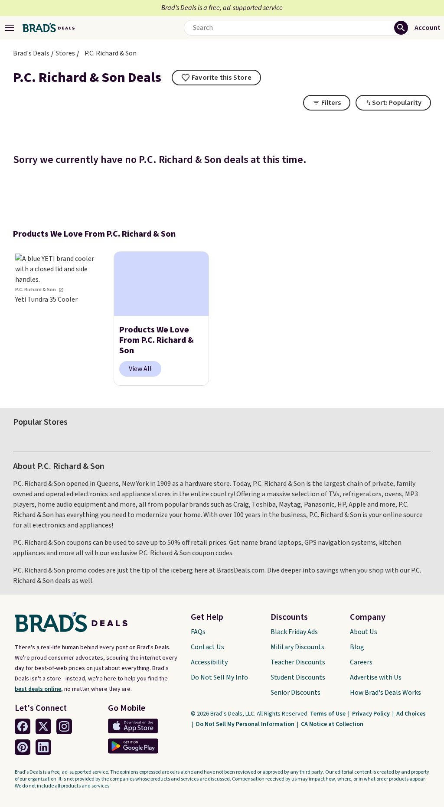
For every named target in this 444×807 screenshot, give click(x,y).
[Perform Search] (401, 28)
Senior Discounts (295, 692)
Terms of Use (328, 713)
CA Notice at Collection (332, 724)
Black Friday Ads (294, 632)
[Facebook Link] (22, 726)
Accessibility (209, 662)
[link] (60, 318)
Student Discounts (298, 677)
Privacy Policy (371, 713)
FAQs (198, 632)
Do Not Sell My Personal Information (246, 724)
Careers (361, 662)
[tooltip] (216, 77)
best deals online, (39, 689)
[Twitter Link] (43, 726)
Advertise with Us (376, 677)
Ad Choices (411, 713)
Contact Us (207, 647)
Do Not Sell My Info (219, 677)
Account (428, 27)
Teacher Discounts (298, 662)
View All (140, 369)
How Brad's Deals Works (385, 692)
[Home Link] (48, 27)
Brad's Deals (31, 53)
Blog (357, 647)
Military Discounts (297, 647)
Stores (65, 53)
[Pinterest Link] (22, 747)
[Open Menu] (9, 27)
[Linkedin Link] (43, 747)
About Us (363, 632)
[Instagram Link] (64, 726)
